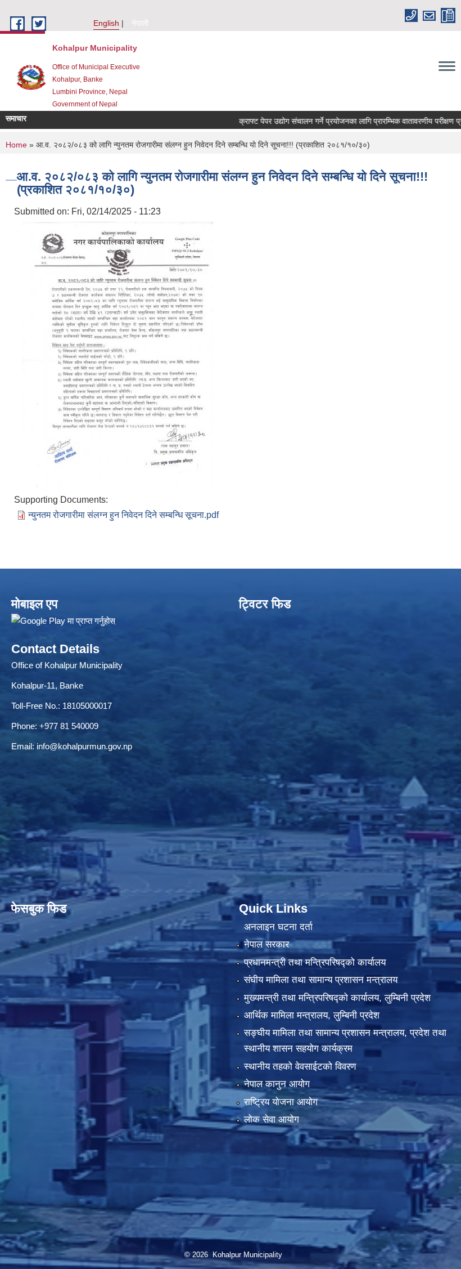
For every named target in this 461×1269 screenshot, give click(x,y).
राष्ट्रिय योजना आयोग (281, 1102)
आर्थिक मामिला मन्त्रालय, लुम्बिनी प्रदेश (311, 1015)
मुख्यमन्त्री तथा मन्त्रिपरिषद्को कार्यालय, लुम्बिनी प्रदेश (337, 998)
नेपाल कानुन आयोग (277, 1084)
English (106, 23)
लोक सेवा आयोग (271, 1119)
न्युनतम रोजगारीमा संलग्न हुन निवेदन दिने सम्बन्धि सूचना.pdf (123, 515)
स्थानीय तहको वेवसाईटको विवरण (300, 1066)
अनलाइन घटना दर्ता (278, 927)
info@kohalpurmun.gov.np (84, 746)
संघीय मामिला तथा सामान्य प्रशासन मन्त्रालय (320, 980)
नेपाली (140, 23)
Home (16, 144)
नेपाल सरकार (266, 944)
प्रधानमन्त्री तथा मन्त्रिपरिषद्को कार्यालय (315, 962)
